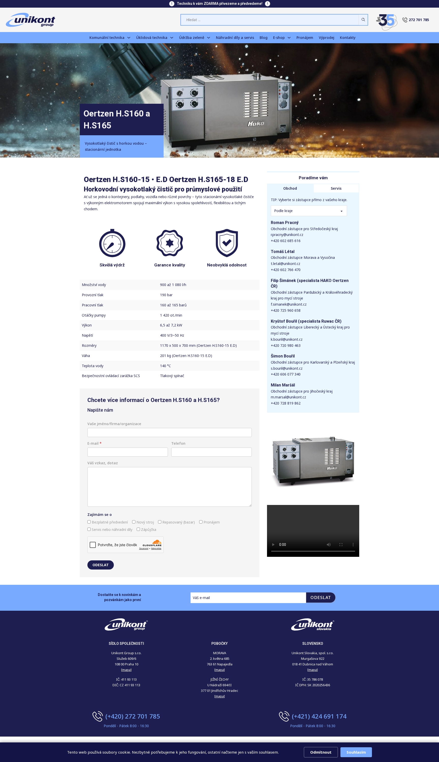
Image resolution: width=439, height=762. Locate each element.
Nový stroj (144, 522)
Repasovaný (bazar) (178, 522)
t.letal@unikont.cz (285, 263)
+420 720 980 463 (286, 345)
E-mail (94, 443)
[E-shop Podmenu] (289, 37)
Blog (264, 37)
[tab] (290, 188)
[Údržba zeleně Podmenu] (208, 37)
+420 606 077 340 (286, 374)
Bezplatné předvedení (109, 522)
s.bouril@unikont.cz (287, 368)
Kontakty (347, 37)
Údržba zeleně (191, 37)
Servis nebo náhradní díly (111, 529)
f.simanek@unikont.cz (289, 304)
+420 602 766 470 (286, 269)
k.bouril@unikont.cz (287, 339)
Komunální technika (106, 37)
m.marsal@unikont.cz (288, 397)
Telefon (178, 443)
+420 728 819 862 (286, 403)
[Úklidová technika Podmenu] (172, 37)
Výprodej (326, 37)
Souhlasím (356, 752)
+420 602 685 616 (286, 240)
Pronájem (304, 37)
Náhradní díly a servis (235, 37)
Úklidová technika (151, 37)
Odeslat (100, 564)
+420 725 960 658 (286, 310)
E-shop (279, 37)
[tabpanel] (313, 303)
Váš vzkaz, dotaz (102, 462)
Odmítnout (321, 752)
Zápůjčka (148, 529)
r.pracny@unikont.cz (287, 234)
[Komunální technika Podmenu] (129, 37)
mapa (219, 669)
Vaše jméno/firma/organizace (114, 423)
